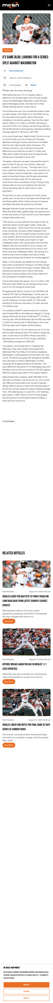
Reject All (26, 998)
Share (33, 85)
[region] (26, 983)
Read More (8, 621)
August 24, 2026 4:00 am (40, 591)
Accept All (27, 985)
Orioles (7, 50)
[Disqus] (26, 455)
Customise (26, 991)
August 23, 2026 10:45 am (39, 720)
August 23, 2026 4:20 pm (40, 659)
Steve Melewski (16, 70)
